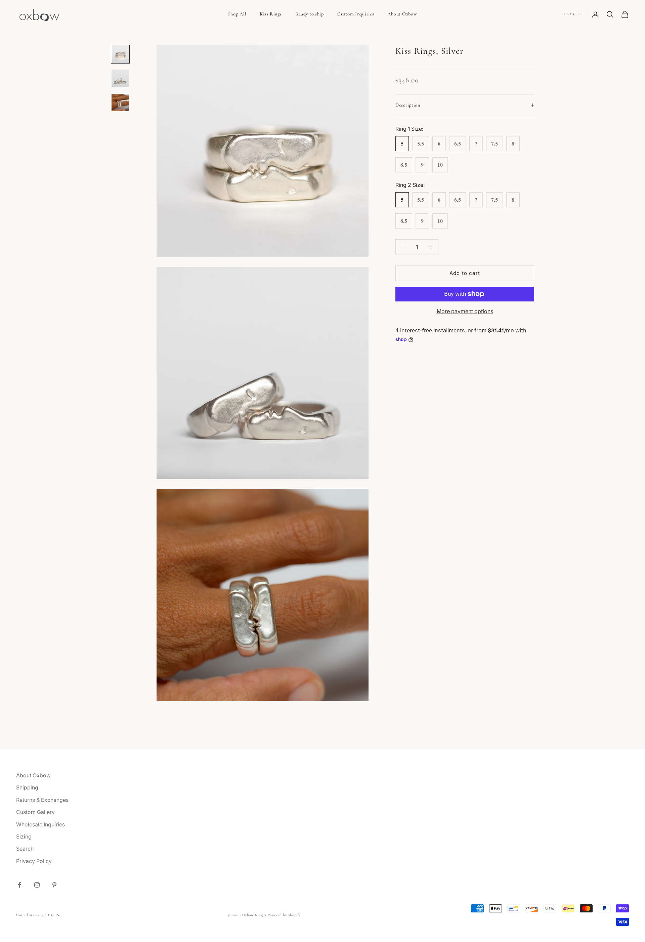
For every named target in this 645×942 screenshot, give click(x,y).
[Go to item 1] (120, 54)
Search (25, 848)
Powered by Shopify (284, 915)
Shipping (27, 787)
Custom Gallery (35, 812)
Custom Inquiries (355, 14)
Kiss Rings (271, 14)
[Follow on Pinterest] (54, 885)
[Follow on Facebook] (19, 885)
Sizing (24, 836)
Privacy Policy (34, 861)
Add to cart (464, 273)
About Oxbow (402, 14)
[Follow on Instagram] (37, 885)
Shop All (237, 14)
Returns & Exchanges (42, 799)
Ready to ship (309, 14)
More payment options (465, 311)
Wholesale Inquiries (40, 824)
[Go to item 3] (120, 102)
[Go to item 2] (120, 78)
